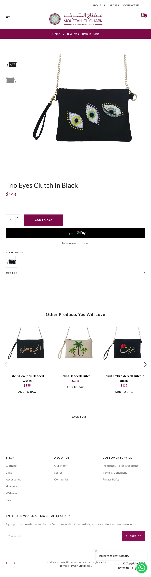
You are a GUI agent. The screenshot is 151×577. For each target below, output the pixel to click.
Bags (9, 472)
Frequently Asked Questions (120, 465)
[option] (85, 114)
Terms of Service (78, 565)
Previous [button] (30, 114)
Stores (114, 5)
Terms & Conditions (115, 472)
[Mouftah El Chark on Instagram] (14, 563)
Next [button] (140, 114)
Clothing (11, 465)
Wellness (11, 493)
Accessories (13, 479)
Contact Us (61, 479)
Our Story (60, 465)
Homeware (12, 486)
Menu (9, 17)
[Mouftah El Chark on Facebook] (6, 563)
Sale (8, 500)
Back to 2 (78, 416)
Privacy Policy (111, 479)
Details (11, 273)
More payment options (75, 243)
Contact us (131, 5)
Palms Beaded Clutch (75, 376)
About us (98, 5)
